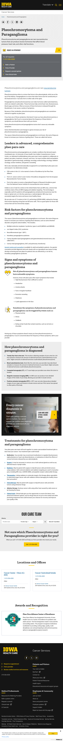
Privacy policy (5, 736)
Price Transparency (18, 721)
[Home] (7, 5)
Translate (46, 5)
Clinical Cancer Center (11, 586)
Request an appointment (11, 664)
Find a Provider (10, 68)
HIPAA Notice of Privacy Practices (25, 716)
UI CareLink (5, 707)
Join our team (37, 696)
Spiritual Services (49, 719)
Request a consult (7, 701)
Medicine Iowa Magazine (44, 724)
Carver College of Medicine (29, 724)
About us (35, 698)
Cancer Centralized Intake (45, 573)
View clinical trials (11, 74)
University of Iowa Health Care (10, 726)
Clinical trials (6, 704)
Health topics (37, 683)
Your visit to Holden (38, 669)
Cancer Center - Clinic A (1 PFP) (14, 574)
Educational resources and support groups (45, 686)
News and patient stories (40, 701)
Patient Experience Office (20, 719)
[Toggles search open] (57, 5)
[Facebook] (26, 658)
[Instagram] (36, 658)
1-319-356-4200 (9, 59)
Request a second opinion (13, 71)
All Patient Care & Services (14, 724)
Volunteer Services (6, 721)
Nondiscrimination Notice (8, 716)
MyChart (35, 672)
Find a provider (8, 667)
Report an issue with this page (42, 710)
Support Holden (37, 707)
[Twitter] (31, 658)
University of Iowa (24, 726)
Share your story (38, 678)
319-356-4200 (6, 675)
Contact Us (36, 675)
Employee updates (38, 704)
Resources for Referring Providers (12, 696)
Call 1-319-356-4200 (31, 544)
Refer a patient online (8, 698)
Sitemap (4, 724)
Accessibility (50, 716)
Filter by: (4, 518)
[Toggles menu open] (60, 5)
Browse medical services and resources (16, 669)
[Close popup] (60, 731)
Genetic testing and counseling (14, 247)
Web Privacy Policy (41, 716)
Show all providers (54, 521)
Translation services (7, 719)
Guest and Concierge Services (36, 719)
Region (34, 521)
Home (3, 17)
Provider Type (24, 521)
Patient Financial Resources (41, 680)
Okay (53, 733)
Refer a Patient (10, 64)
